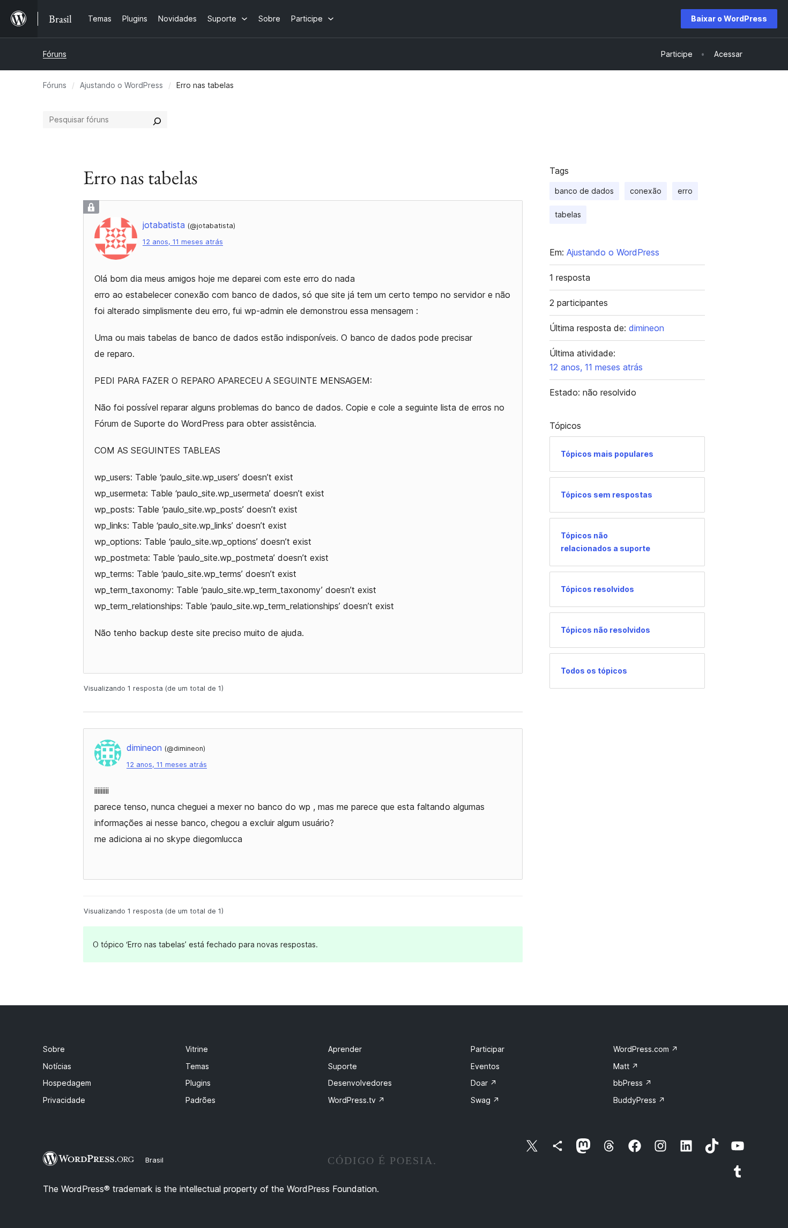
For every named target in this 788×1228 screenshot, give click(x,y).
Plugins (198, 1082)
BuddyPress (639, 1100)
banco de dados (584, 190)
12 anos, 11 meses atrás (183, 242)
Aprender (345, 1049)
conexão (645, 190)
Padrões (200, 1100)
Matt (625, 1066)
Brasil (154, 1160)
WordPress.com (645, 1049)
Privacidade (64, 1100)
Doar (484, 1082)
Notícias (57, 1066)
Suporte (342, 1066)
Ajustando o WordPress (121, 85)
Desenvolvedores (360, 1082)
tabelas (568, 214)
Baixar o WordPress (729, 18)
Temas (197, 1066)
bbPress (632, 1082)
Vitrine (196, 1049)
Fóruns (54, 54)
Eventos (485, 1066)
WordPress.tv (356, 1100)
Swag (485, 1100)
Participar (487, 1049)
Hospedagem (67, 1082)
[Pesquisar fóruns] (157, 119)
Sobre (54, 1049)
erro (685, 190)
